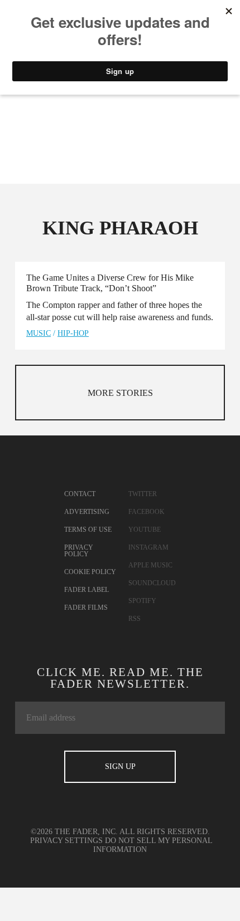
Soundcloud (152, 583)
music (38, 333)
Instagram (148, 547)
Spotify (142, 601)
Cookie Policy (90, 572)
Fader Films (86, 607)
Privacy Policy (78, 550)
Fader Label (86, 590)
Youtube (144, 529)
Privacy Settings (66, 840)
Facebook (146, 512)
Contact (79, 494)
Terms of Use (88, 529)
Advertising (86, 512)
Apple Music (150, 565)
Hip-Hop (73, 333)
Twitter (142, 494)
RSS (134, 619)
